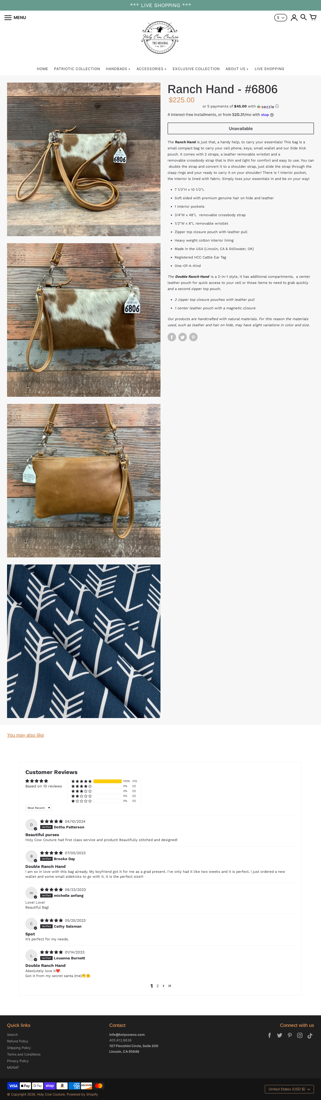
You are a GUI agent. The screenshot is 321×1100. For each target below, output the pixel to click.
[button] (241, 106)
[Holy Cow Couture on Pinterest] (290, 1038)
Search (12, 1034)
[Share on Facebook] (172, 337)
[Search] (303, 17)
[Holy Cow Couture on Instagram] (300, 1038)
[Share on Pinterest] (193, 337)
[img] (52, 821)
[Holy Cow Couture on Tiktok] (310, 1038)
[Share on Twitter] (182, 337)
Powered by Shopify (82, 1094)
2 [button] (158, 986)
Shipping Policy (19, 1048)
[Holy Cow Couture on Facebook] (270, 1038)
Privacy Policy (18, 1061)
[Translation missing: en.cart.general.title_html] (313, 17)
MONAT (13, 1067)
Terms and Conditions (23, 1054)
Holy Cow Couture (51, 1094)
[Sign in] (294, 17)
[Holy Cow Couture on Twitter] (280, 1038)
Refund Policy (17, 1041)
